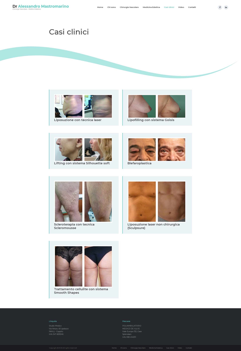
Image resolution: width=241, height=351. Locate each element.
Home (100, 7)
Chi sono (111, 7)
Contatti (192, 7)
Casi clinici (169, 7)
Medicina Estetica (151, 7)
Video (181, 7)
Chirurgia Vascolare (129, 7)
